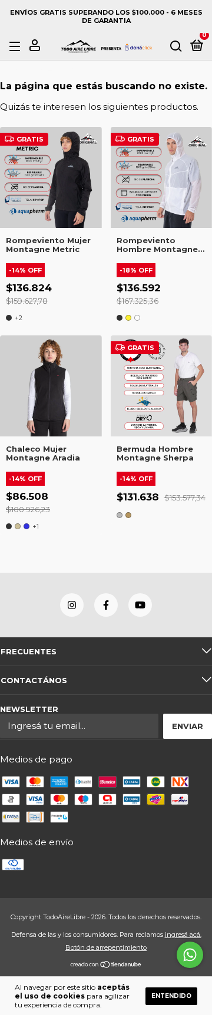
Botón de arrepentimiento (106, 947)
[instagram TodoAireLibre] (72, 605)
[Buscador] (176, 46)
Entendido (171, 996)
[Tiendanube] (106, 964)
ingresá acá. (183, 934)
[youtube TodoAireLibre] (140, 605)
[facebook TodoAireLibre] (106, 605)
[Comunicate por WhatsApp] (190, 955)
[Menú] (17, 46)
